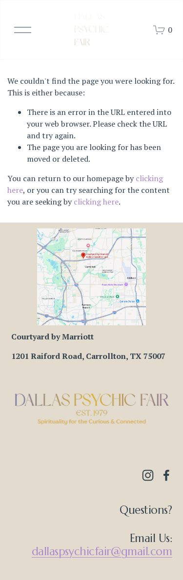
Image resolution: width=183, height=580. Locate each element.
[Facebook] (166, 475)
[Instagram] (148, 475)
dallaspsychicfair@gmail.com (102, 551)
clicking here (96, 201)
